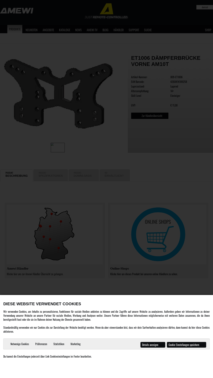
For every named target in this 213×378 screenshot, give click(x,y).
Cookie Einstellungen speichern (184, 345)
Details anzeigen (150, 345)
